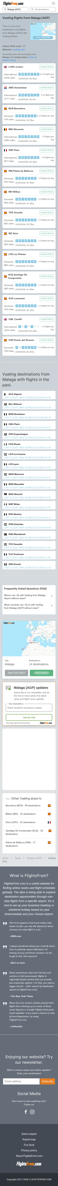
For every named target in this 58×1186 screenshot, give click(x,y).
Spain (18, 858)
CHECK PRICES (41, 673)
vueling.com (19, 49)
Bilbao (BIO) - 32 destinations (21, 814)
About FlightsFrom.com (29, 1156)
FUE (21, 340)
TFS (15, 544)
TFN (16, 212)
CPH (18, 434)
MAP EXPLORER (16, 673)
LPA (17, 254)
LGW (16, 67)
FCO (14, 444)
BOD (17, 414)
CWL (15, 319)
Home (5, 858)
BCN (17, 108)
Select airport (29, 1134)
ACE (17, 298)
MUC (16, 494)
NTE (15, 514)
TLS (16, 554)
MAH (16, 474)
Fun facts (29, 1145)
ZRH (15, 564)
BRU (16, 129)
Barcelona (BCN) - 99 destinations (23, 805)
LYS (14, 464)
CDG (14, 424)
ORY (14, 150)
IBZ (13, 233)
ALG (15, 394)
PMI (21, 171)
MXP (14, 504)
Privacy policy (29, 1150)
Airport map (29, 1139)
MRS (16, 484)
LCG (17, 454)
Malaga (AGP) (34, 858)
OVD (16, 524)
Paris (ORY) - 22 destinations (20, 822)
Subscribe (47, 1081)
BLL (15, 404)
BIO (14, 191)
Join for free (29, 717)
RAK (17, 534)
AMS (18, 87)
